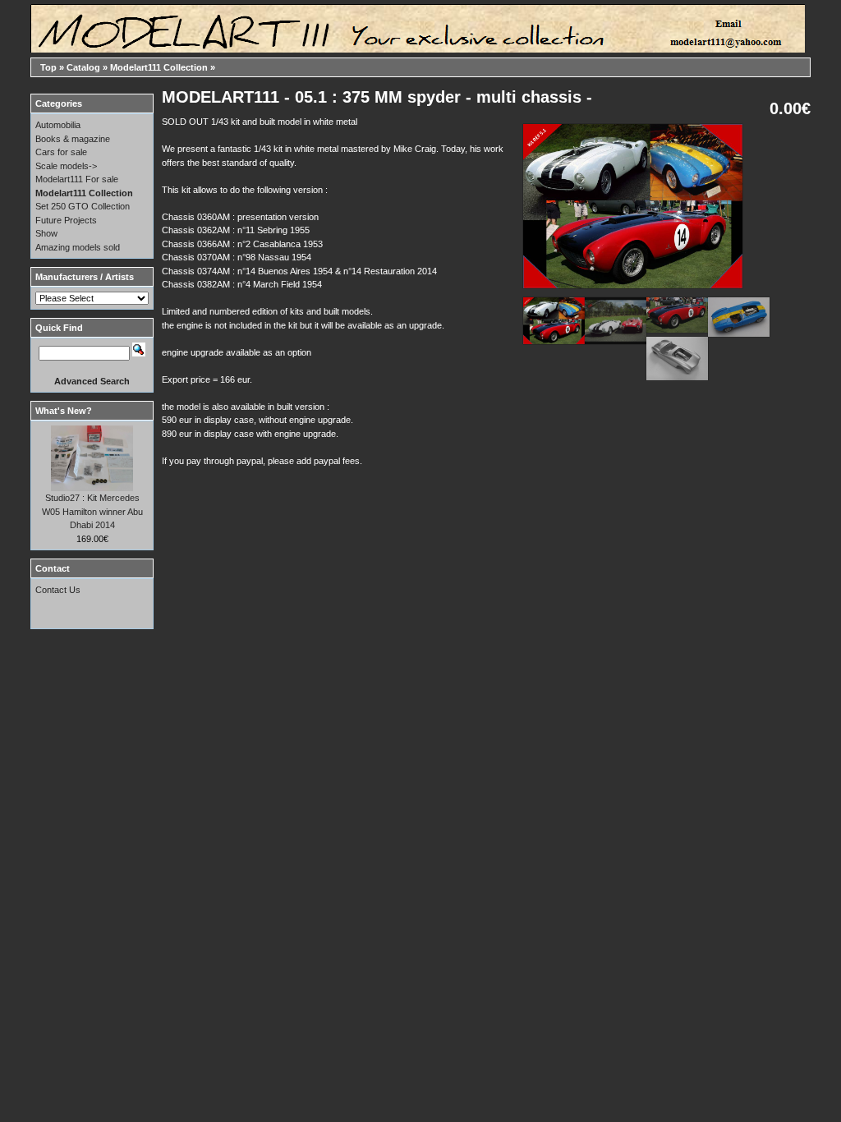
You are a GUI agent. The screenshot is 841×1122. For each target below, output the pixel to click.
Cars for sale (61, 152)
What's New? (63, 411)
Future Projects (66, 220)
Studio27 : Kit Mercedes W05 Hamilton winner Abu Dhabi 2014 (92, 511)
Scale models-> (66, 166)
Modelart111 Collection (159, 67)
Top (48, 67)
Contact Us (57, 590)
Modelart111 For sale (76, 179)
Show (46, 233)
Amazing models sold (77, 247)
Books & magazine (72, 139)
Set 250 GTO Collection (82, 206)
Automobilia (57, 125)
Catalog (83, 67)
